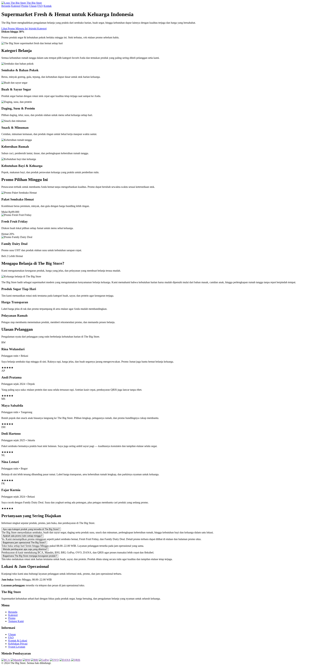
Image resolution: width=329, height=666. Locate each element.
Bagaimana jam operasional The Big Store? (24, 542)
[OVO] (54, 659)
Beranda (5, 5)
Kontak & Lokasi (17, 640)
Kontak (48, 5)
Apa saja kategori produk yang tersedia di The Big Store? (31, 529)
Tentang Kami (16, 621)
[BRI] (34, 659)
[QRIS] (75, 659)
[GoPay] (44, 659)
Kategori (16, 5)
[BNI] (26, 659)
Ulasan (33, 5)
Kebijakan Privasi (17, 643)
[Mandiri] (16, 659)
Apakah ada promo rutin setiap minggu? (22, 536)
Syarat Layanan (16, 646)
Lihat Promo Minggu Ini (14, 28)
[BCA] (5, 659)
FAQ (40, 5)
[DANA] (64, 659)
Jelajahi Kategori (37, 28)
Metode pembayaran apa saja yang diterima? (25, 549)
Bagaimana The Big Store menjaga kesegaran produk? (30, 556)
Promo (24, 5)
